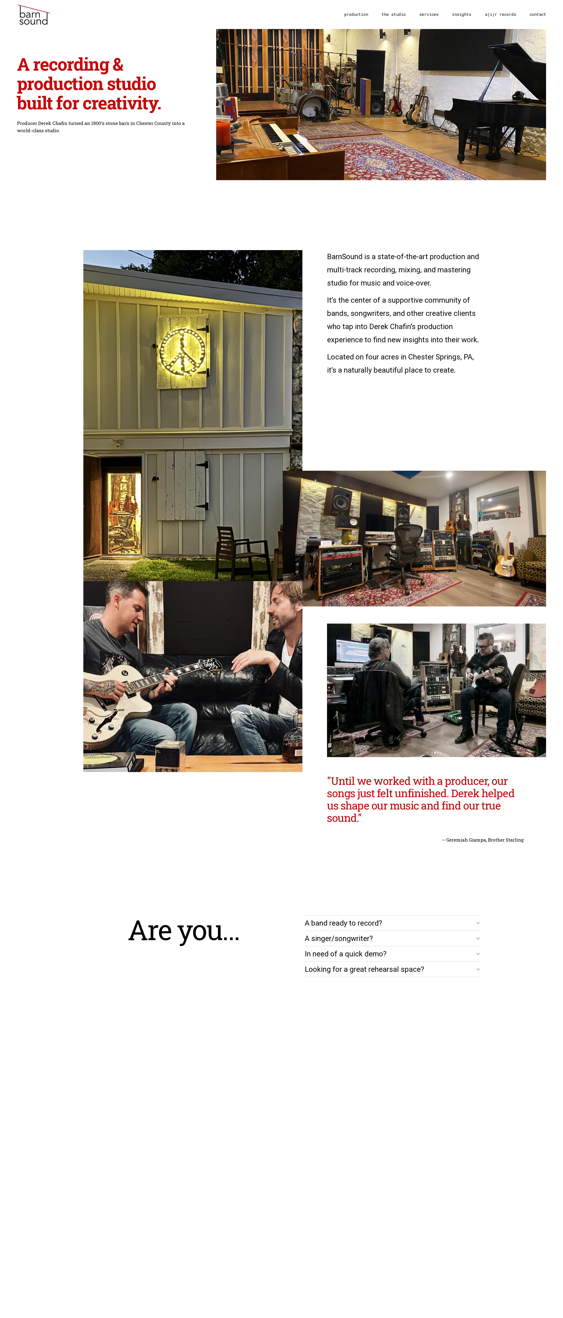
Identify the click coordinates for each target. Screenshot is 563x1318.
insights (461, 14)
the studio (394, 14)
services (429, 14)
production (356, 14)
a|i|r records (500, 14)
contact (538, 14)
